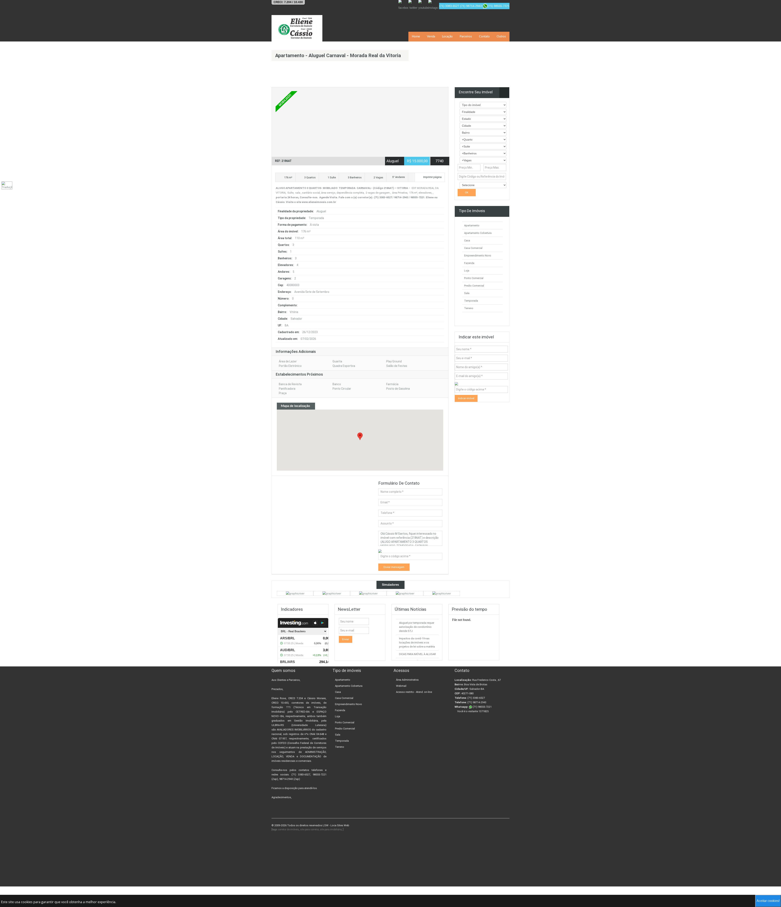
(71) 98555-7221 (482, 706)
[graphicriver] (295, 593)
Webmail (401, 685)
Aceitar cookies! (768, 901)
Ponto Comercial (473, 278)
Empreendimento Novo (477, 255)
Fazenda (469, 263)
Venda (431, 36)
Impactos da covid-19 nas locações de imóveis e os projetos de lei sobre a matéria (417, 642)
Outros (501, 36)
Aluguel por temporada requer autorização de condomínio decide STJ (416, 626)
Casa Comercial (473, 248)
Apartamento (471, 225)
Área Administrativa (407, 679)
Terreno (468, 308)
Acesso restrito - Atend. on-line (414, 691)
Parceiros (466, 36)
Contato (484, 36)
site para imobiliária (331, 829)
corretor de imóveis (288, 829)
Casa (467, 240)
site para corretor (309, 829)
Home (416, 36)
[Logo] (297, 28)
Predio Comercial (474, 285)
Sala (466, 293)
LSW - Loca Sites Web (336, 825)
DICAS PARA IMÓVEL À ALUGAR (417, 654)
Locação (447, 36)
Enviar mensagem (394, 567)
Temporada (471, 300)
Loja (466, 270)
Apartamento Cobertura (478, 232)
